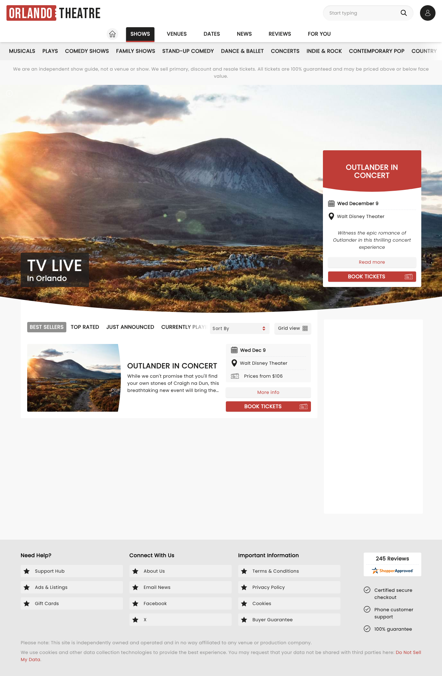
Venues (177, 34)
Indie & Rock (324, 51)
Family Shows (135, 51)
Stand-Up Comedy (188, 51)
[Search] (405, 13)
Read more (372, 262)
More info (268, 392)
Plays (50, 51)
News (244, 34)
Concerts (285, 51)
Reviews (280, 34)
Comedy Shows (87, 51)
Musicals (22, 51)
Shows (140, 34)
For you (319, 34)
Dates (212, 34)
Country (424, 51)
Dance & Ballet (242, 51)
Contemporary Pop (376, 51)
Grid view (289, 328)
